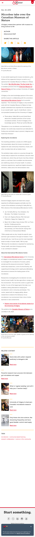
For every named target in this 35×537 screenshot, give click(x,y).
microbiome (4, 437)
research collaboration (7, 439)
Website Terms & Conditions (23, 533)
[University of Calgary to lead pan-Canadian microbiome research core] (5, 405)
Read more (13, 364)
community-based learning (17, 437)
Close (30, 527)
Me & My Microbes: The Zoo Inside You (20, 84)
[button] (6, 42)
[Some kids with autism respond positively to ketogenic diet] (5, 360)
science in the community (23, 439)
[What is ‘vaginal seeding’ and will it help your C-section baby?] (5, 389)
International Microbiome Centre (11, 100)
